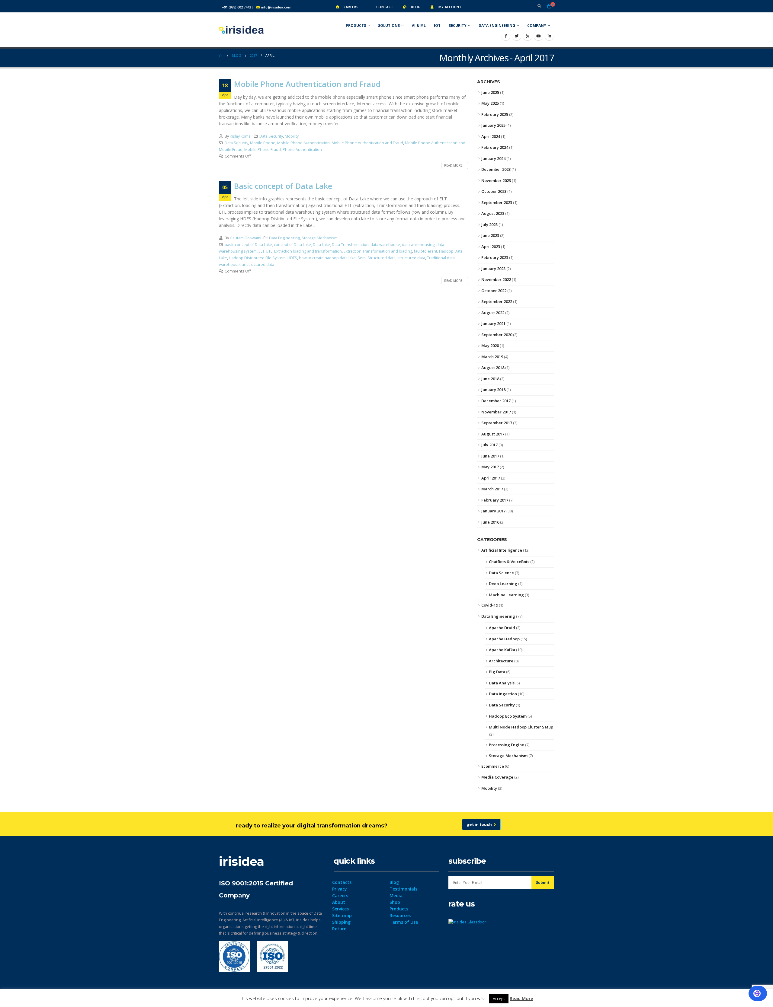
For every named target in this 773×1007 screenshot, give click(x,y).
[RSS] (527, 35)
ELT (261, 251)
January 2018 (493, 389)
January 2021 (493, 323)
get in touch (480, 824)
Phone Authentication (302, 149)
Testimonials (403, 889)
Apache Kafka (502, 649)
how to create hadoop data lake (327, 257)
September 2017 (496, 422)
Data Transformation (350, 244)
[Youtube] (538, 35)
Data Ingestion (503, 693)
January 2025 (493, 125)
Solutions (389, 25)
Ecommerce (492, 766)
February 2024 (494, 147)
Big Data (497, 671)
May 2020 (490, 345)
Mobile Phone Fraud (262, 149)
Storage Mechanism (320, 238)
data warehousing (418, 244)
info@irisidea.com (276, 7)
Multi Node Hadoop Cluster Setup (521, 727)
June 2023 (490, 235)
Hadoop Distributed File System (257, 257)
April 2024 (490, 136)
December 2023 (496, 169)
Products (356, 25)
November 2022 (496, 279)
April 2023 (490, 246)
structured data (411, 257)
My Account (449, 7)
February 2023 (494, 257)
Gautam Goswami (245, 238)
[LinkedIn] (549, 35)
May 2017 (490, 467)
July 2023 (489, 224)
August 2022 (492, 312)
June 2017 (490, 456)
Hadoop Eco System (508, 716)
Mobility (292, 136)
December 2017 (496, 400)
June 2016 (490, 522)
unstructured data (258, 264)
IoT (437, 25)
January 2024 (493, 158)
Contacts (341, 882)
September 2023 (496, 202)
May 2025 (490, 103)
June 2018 (490, 378)
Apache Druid (502, 627)
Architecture (501, 661)
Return (339, 929)
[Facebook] (505, 35)
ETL (269, 251)
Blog (415, 7)
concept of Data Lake (292, 244)
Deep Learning (503, 583)
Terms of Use (404, 922)
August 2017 (492, 434)
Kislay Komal (241, 136)
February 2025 (494, 114)
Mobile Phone (262, 142)
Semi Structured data (377, 257)
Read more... (454, 165)
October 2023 (493, 191)
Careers (350, 7)
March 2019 (492, 356)
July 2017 (489, 445)
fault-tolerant (425, 251)
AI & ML (419, 25)
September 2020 (496, 334)
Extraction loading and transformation (308, 251)
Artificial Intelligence (501, 550)
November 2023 (496, 180)
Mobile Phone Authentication (303, 142)
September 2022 (496, 301)
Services (340, 909)
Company (536, 25)
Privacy (339, 889)
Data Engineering (497, 25)
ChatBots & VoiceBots (509, 561)
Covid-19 (489, 605)
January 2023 (493, 268)
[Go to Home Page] (221, 55)
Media (396, 895)
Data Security (271, 136)
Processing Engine (506, 744)
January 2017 (493, 511)
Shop (395, 902)
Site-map (342, 915)
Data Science (501, 572)
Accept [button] (499, 998)
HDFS (292, 257)
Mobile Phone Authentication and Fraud (307, 84)
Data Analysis (502, 683)
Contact (384, 7)
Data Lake (321, 244)
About (338, 902)
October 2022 (493, 290)
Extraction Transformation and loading (378, 251)
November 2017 (496, 412)
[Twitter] (516, 35)
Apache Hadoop (504, 639)
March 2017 (492, 489)
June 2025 (490, 92)
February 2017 (494, 500)
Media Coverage (497, 777)
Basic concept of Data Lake (283, 186)
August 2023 (492, 213)
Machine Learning (506, 595)
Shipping (341, 922)
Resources (400, 915)
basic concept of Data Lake (248, 244)
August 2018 (492, 367)
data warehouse (385, 244)
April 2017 (490, 478)
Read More (521, 998)
